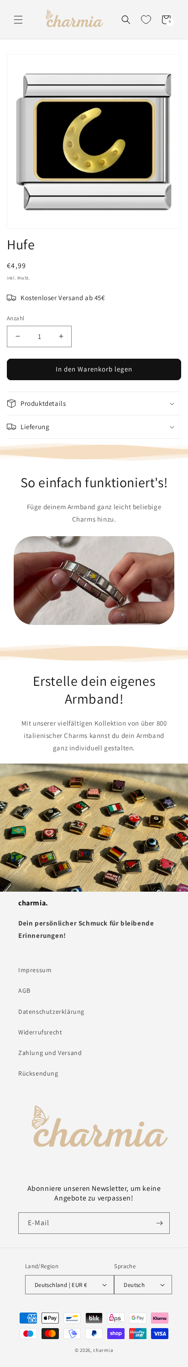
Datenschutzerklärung (51, 1011)
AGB (24, 990)
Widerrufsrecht (40, 1032)
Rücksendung (38, 1073)
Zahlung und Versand (50, 1053)
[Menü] (18, 20)
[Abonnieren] (159, 1223)
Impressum (35, 970)
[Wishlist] (146, 20)
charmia (103, 1350)
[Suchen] (126, 20)
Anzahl (15, 318)
